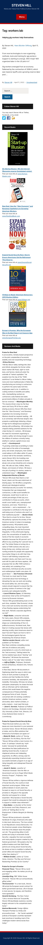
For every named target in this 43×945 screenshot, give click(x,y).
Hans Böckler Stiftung (23, 45)
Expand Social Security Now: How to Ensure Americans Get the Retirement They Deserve (16, 257)
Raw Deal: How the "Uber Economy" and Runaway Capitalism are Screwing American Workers (17, 208)
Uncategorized (31, 82)
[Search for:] (17, 91)
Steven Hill (21, 5)
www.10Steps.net (24, 299)
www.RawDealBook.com (11, 216)
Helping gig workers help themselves (18, 37)
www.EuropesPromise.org (11, 338)
